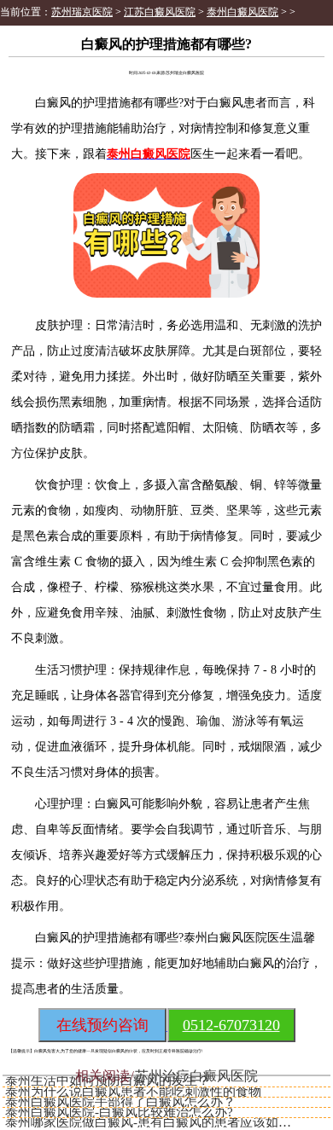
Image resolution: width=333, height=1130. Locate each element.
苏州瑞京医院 (82, 12)
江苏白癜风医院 (160, 12)
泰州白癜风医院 (242, 12)
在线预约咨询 (102, 1025)
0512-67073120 (231, 1025)
